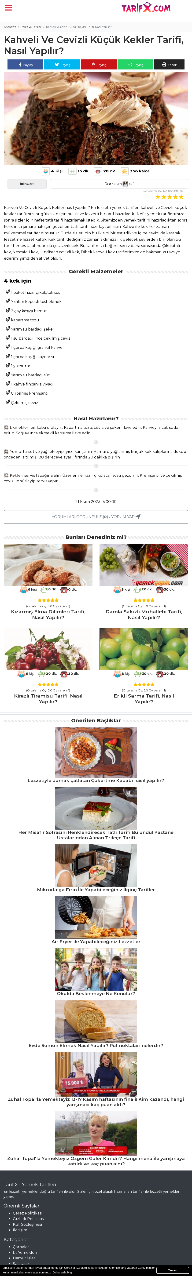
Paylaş (27, 65)
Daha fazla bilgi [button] (63, 1272)
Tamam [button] (172, 1270)
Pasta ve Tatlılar (31, 27)
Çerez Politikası (27, 1213)
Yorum (115, 183)
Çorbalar (21, 1247)
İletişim (20, 1230)
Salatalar (21, 1263)
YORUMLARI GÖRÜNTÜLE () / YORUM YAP (94, 517)
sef (130, 183)
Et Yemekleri (25, 1252)
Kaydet (29, 183)
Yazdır (172, 65)
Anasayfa (10, 27)
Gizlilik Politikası (29, 1219)
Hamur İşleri (25, 1258)
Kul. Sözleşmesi (27, 1224)
